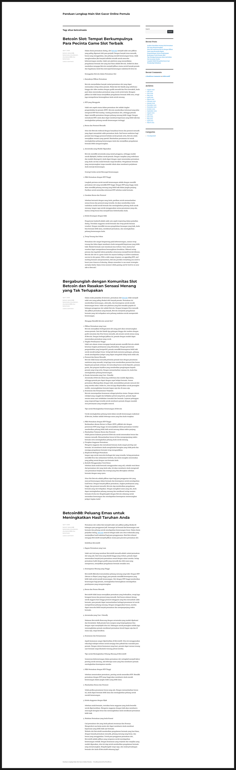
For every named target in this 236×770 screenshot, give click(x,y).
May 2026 (150, 95)
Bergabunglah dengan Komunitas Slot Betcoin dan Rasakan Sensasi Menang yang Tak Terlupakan (100, 286)
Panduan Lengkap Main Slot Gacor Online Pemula (96, 13)
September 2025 (152, 111)
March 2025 (150, 122)
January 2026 (151, 103)
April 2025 (150, 120)
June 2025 (150, 117)
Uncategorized (151, 136)
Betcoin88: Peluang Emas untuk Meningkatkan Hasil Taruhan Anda (96, 515)
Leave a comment (68, 61)
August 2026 (151, 90)
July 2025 (150, 115)
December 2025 (151, 105)
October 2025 (151, 109)
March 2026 (150, 99)
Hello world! (166, 76)
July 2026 (150, 91)
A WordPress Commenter (153, 76)
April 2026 (150, 97)
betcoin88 (71, 53)
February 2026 (151, 101)
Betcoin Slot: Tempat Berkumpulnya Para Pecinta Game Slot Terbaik (97, 41)
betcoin (114, 51)
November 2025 (151, 107)
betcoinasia (66, 55)
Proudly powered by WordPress (102, 762)
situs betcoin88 (67, 57)
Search (148, 29)
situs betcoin (74, 55)
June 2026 (150, 93)
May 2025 (150, 119)
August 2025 (151, 113)
